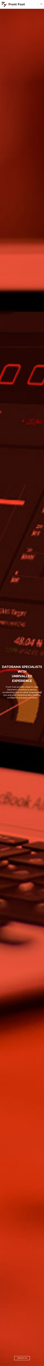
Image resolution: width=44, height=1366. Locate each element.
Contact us (22, 1358)
